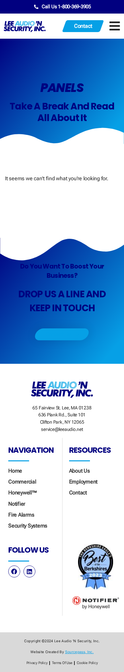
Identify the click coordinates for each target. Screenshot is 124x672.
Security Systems (27, 526)
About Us (79, 471)
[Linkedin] (29, 571)
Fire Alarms (21, 515)
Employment (83, 482)
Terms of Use (62, 663)
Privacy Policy (37, 663)
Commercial (22, 482)
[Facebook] (14, 571)
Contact (78, 492)
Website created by (62, 652)
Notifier (16, 504)
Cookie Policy (87, 663)
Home (15, 471)
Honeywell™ (22, 492)
